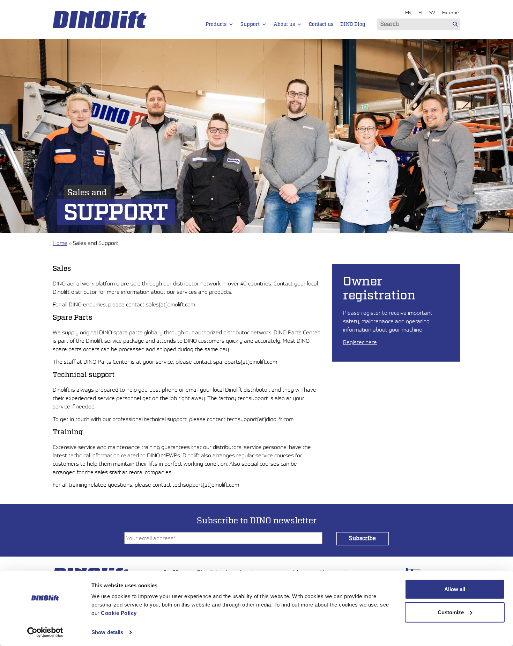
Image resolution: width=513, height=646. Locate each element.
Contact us (321, 24)
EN (408, 12)
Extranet (451, 12)
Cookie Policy (119, 613)
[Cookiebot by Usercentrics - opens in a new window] (45, 632)
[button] (231, 24)
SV (432, 12)
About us (284, 24)
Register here (360, 342)
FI (420, 12)
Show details (107, 632)
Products (216, 24)
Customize (451, 612)
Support (250, 24)
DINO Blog (352, 24)
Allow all (454, 589)
